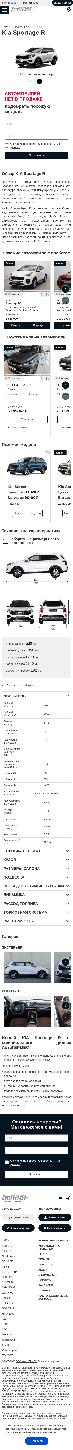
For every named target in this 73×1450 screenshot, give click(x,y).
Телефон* (9, 131)
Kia (13, 302)
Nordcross (8, 1256)
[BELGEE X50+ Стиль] (27, 360)
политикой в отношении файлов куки (35, 1432)
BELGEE (7, 1261)
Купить (15, 325)
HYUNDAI (8, 1313)
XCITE (6, 1344)
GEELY (6, 1251)
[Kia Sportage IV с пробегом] (27, 276)
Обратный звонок (19, 1228)
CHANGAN (9, 1287)
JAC (4, 1329)
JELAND (7, 1303)
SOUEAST (8, 1339)
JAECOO (8, 1297)
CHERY (7, 1277)
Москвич (7, 1334)
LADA (5, 1240)
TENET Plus (9, 1271)
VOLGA (7, 1245)
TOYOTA (7, 1355)
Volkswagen (9, 1350)
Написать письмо (56, 1228)
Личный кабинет (56, 1217)
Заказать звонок (62, 2)
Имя (6, 119)
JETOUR (7, 1282)
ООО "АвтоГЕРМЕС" (26, 1361)
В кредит (39, 325)
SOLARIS (8, 1308)
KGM (5, 1324)
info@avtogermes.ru (51, 1208)
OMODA (7, 1292)
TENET (6, 1266)
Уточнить (27, 419)
